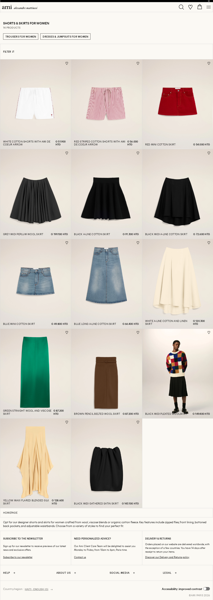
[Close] (209, 1)
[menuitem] (19, 7)
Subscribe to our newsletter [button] (17, 557)
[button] (186, 589)
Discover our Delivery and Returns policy (167, 557)
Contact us (80, 557)
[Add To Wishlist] (67, 63)
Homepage (10, 512)
